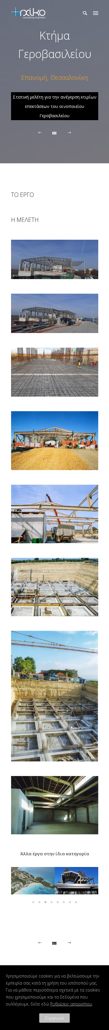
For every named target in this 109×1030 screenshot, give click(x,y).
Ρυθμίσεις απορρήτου (71, 1004)
